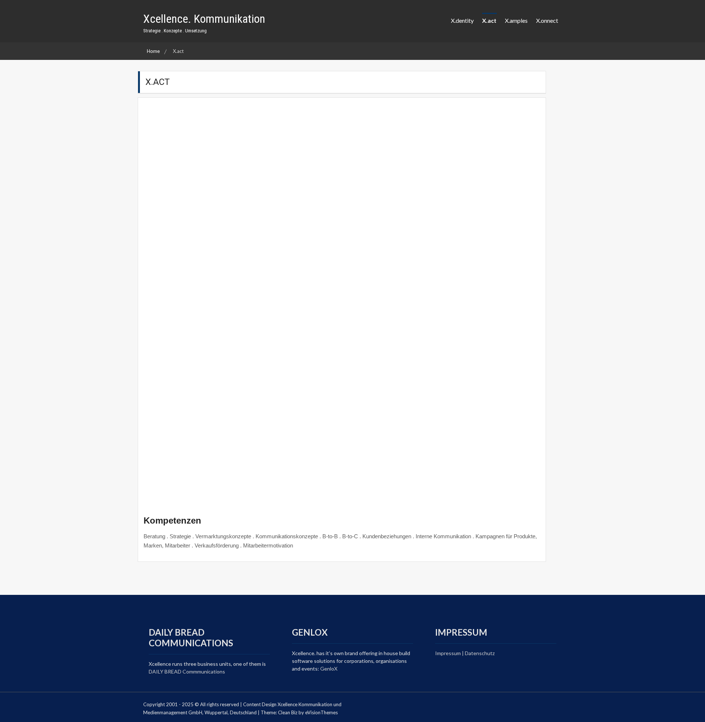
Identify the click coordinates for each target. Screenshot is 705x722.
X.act (489, 20)
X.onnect (547, 20)
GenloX (328, 668)
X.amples (516, 20)
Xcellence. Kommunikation (204, 19)
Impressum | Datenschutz (465, 653)
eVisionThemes (321, 712)
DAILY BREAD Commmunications (187, 671)
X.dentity (462, 20)
